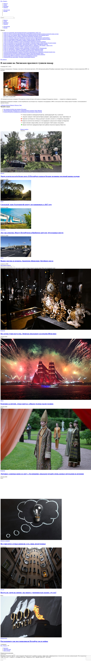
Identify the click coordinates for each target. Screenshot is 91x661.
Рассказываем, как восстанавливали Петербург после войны (24, 641)
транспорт (3, 229)
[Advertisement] (43, 489)
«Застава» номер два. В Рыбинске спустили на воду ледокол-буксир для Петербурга (26, 37)
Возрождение (4, 638)
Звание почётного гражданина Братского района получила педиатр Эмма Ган (44, 124)
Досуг (2, 400)
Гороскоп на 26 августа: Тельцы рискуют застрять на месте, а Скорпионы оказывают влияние (45, 119)
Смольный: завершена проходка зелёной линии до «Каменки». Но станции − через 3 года (27, 45)
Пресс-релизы (6, 650)
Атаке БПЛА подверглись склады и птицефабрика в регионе (20, 55)
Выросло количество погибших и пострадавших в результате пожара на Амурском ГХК (45, 121)
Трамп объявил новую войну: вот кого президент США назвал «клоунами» (43, 122)
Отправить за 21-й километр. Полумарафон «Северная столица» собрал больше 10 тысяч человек (29, 43)
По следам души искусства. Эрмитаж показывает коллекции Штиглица (28, 334)
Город (2, 201)
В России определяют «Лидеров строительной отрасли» (19, 57)
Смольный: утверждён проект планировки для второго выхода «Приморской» (25, 48)
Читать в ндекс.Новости (8, 105)
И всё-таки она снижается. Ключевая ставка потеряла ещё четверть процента (24, 54)
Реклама (5, 11)
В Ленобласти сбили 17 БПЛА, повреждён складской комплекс (21, 46)
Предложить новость (6, 265)
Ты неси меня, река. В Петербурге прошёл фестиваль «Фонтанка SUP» (23, 50)
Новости (5, 3)
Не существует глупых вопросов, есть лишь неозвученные (23, 544)
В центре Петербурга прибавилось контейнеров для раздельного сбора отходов (22, 111)
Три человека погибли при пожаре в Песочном (14, 109)
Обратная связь (7, 649)
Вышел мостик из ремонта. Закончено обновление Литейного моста (22, 36)
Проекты (5, 7)
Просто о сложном (5, 540)
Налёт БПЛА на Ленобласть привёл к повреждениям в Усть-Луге (21, 40)
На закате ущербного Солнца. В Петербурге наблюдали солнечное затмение (24, 41)
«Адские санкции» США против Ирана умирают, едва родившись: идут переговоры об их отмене (46, 117)
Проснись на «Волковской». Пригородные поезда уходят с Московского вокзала (25, 44)
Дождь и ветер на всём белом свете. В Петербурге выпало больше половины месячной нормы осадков (31, 34)
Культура (3, 330)
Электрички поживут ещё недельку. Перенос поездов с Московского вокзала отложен (26, 39)
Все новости (4, 59)
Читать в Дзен (18, 105)
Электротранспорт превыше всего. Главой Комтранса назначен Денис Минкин (22, 110)
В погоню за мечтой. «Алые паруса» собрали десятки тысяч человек (27, 404)
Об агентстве (6, 10)
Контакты (5, 648)
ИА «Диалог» (4, 1)
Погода (2, 173)
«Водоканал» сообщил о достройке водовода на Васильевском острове (23, 49)
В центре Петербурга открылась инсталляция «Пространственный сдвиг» (23, 53)
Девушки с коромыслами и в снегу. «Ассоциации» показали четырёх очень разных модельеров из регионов (42, 474)
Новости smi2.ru (24, 129)
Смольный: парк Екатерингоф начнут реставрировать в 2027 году (22, 32)
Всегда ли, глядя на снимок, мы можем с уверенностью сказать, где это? (28, 592)
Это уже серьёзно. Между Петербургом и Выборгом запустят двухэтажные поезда (26, 35)
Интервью (5, 6)
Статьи (5, 5)
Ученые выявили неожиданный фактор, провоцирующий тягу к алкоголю (42, 114)
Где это (2, 589)
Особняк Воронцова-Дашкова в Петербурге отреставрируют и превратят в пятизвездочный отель (29, 52)
